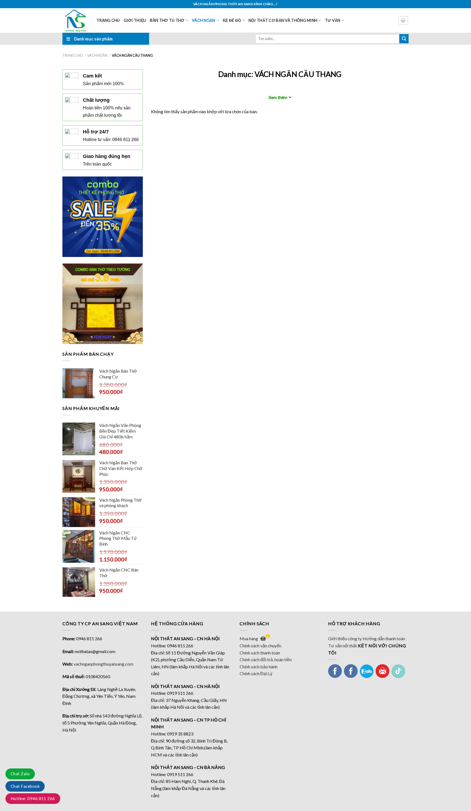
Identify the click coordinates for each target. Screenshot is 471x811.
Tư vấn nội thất (342, 645)
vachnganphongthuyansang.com (103, 663)
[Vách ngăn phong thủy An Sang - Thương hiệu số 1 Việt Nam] (75, 20)
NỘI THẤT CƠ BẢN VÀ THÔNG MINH (283, 20)
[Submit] (404, 38)
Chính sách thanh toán (260, 652)
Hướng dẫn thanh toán (384, 638)
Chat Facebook (25, 786)
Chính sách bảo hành (258, 666)
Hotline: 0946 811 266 (33, 798)
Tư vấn (332, 20)
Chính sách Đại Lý (256, 673)
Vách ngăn (203, 20)
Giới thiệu (135, 20)
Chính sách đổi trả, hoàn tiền (266, 659)
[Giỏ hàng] (403, 20)
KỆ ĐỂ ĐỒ (232, 20)
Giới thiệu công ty (345, 638)
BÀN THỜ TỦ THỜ (167, 20)
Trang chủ (108, 20)
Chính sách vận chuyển (260, 645)
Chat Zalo (20, 773)
